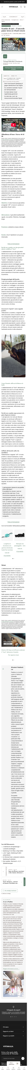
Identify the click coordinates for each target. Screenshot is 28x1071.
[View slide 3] (14, 1017)
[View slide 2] (12, 1017)
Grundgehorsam (15, 19)
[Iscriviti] (22, 1058)
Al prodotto (7, 555)
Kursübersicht (13, 16)
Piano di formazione (13, 243)
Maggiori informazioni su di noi (11, 968)
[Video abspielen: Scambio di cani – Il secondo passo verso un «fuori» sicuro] (13, 44)
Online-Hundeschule (5, 19)
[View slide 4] (16, 1017)
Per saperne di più (13, 655)
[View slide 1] (11, 1017)
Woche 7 (22, 19)
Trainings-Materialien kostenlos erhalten (13, 68)
